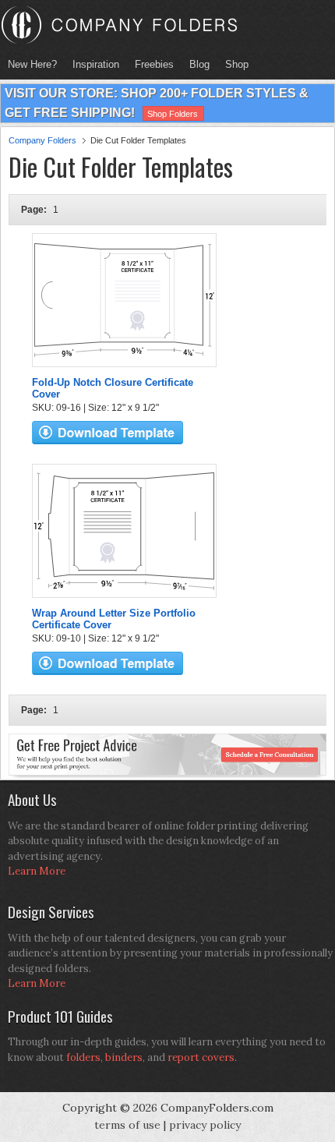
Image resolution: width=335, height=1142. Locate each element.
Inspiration (95, 64)
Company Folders (42, 140)
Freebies (150, 64)
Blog (199, 64)
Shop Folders (172, 113)
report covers (201, 1057)
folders (83, 1057)
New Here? (32, 64)
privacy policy (205, 1125)
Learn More (36, 871)
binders (124, 1057)
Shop (233, 64)
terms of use (127, 1125)
